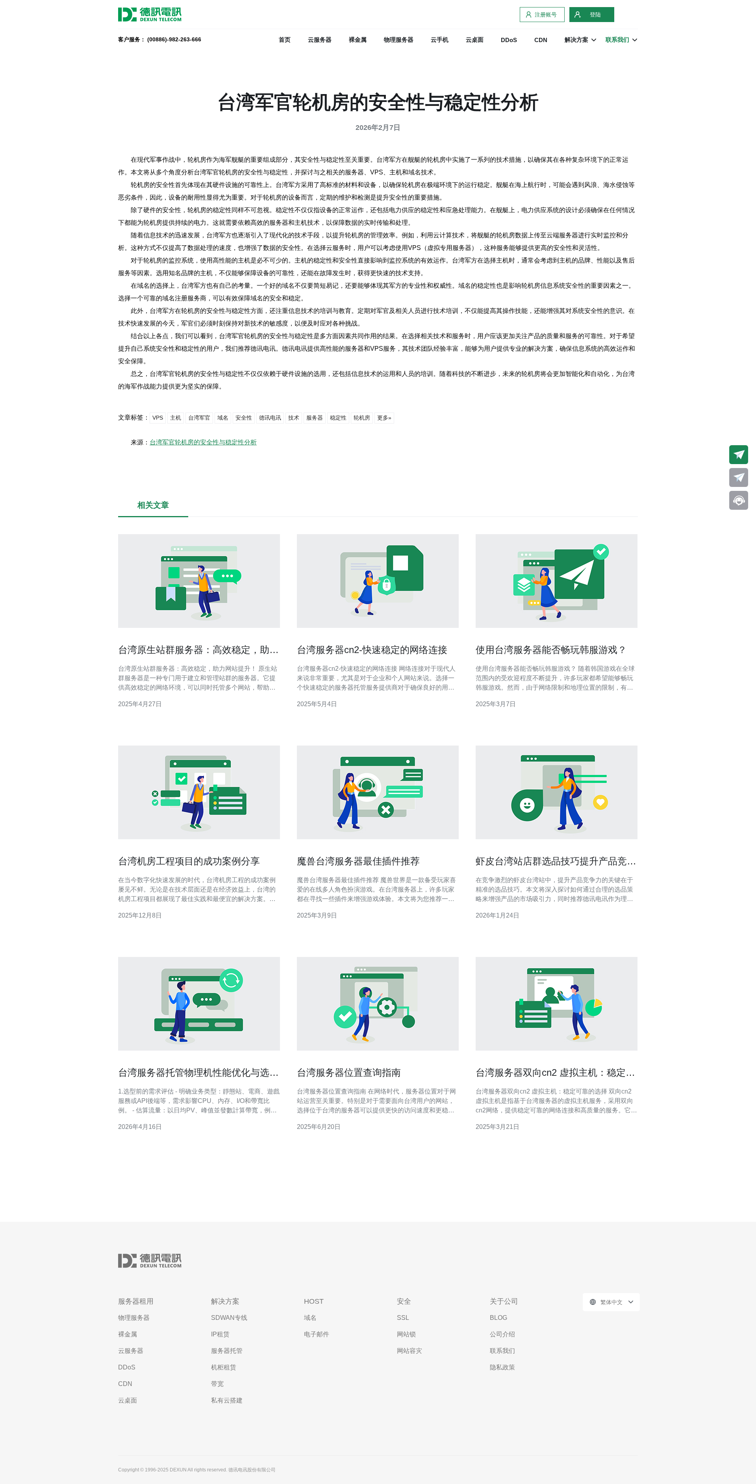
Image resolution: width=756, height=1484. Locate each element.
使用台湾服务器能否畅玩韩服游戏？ (551, 649)
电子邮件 (316, 1334)
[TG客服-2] (738, 477)
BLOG (498, 1317)
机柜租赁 (223, 1367)
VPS (157, 417)
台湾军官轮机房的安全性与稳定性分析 (203, 442)
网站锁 (406, 1334)
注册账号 (546, 14)
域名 (222, 417)
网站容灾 (409, 1350)
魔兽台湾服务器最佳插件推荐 (358, 861)
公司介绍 (502, 1334)
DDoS (509, 40)
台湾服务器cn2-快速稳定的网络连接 (372, 649)
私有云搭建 (227, 1400)
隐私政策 (502, 1367)
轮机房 (362, 417)
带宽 (217, 1383)
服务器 (314, 417)
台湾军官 (199, 417)
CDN (540, 40)
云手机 (439, 39)
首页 (285, 39)
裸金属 (358, 39)
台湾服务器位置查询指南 (349, 1072)
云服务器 (320, 39)
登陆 (595, 14)
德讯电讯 (270, 417)
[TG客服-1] (738, 454)
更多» (384, 417)
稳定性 (338, 417)
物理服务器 (398, 39)
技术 (293, 417)
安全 (404, 1301)
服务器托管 (227, 1350)
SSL (403, 1317)
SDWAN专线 (229, 1317)
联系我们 (502, 1350)
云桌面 (475, 39)
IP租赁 (220, 1334)
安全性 (243, 417)
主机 (175, 417)
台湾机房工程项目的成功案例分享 (189, 861)
